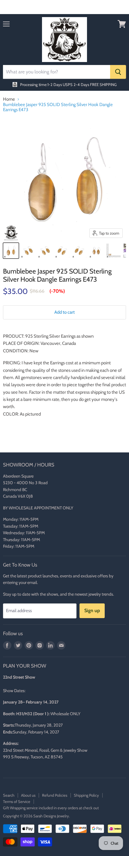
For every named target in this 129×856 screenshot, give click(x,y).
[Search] (118, 72)
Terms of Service (16, 801)
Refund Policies (54, 795)
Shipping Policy (86, 795)
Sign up (92, 610)
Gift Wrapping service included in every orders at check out (51, 807)
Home (9, 99)
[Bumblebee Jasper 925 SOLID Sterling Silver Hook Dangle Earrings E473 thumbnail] (11, 250)
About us (28, 795)
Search (8, 795)
